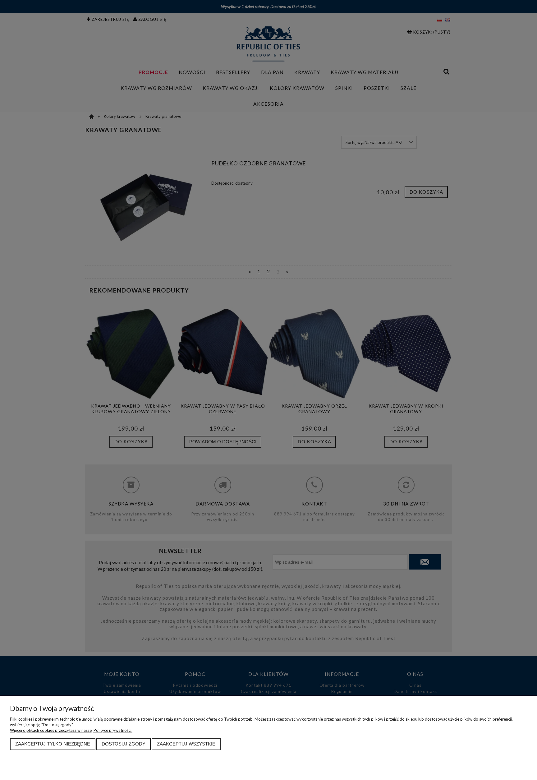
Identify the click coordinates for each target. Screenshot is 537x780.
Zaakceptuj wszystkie (186, 743)
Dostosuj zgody (123, 743)
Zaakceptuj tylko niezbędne (52, 743)
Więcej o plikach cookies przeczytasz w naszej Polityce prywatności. (71, 730)
